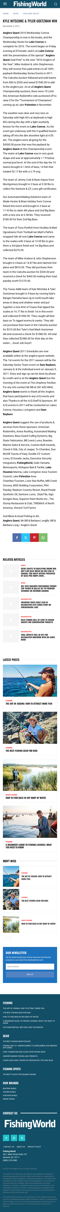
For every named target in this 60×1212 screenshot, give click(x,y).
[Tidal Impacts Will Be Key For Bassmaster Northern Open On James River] (11, 636)
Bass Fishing (11, 795)
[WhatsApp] (43, 537)
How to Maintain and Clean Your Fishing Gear (24, 1052)
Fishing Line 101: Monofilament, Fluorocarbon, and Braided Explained (30, 1047)
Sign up (30, 975)
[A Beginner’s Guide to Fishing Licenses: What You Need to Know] (30, 822)
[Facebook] (17, 537)
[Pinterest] (34, 537)
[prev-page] (5, 938)
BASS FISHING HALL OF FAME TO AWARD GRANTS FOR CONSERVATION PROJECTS (37, 621)
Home (6, 14)
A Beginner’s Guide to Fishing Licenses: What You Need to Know (29, 846)
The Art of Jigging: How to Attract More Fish (29, 703)
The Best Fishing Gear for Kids (21, 750)
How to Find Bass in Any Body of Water (26, 797)
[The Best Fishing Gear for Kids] (30, 728)
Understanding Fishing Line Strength (20, 1056)
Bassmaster (26, 599)
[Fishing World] (30, 4)
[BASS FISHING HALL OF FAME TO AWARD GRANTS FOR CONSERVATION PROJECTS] (11, 619)
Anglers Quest (31, 14)
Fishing (9, 701)
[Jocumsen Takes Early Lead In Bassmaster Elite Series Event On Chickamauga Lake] (11, 603)
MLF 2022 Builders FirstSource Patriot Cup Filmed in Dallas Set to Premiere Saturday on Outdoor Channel (39, 588)
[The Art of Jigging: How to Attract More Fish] (30, 681)
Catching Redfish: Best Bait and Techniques (23, 1027)
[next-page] (9, 938)
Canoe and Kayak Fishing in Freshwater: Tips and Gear (28, 1060)
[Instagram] (14, 1138)
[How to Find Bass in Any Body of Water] (30, 775)
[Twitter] (25, 537)
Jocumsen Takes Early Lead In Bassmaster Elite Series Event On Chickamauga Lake (36, 605)
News (16, 14)
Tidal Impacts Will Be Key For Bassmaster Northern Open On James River (38, 637)
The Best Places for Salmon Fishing (19, 1074)
